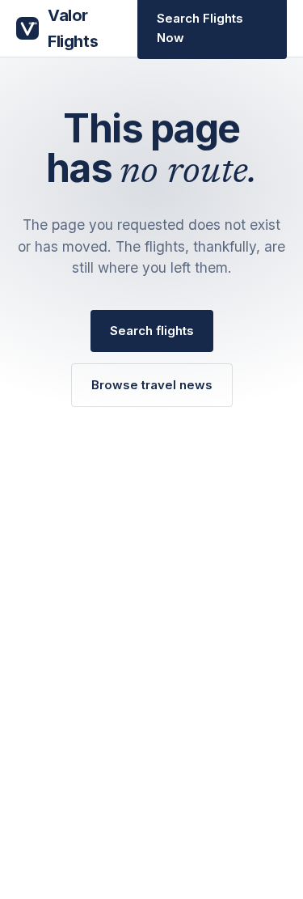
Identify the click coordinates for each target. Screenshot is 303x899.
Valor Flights (73, 28)
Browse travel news (152, 384)
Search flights (152, 330)
